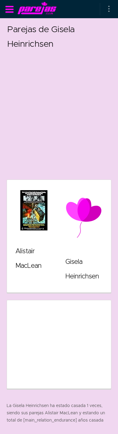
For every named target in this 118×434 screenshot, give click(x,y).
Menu (9, 9)
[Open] (109, 9)
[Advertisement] (59, 110)
